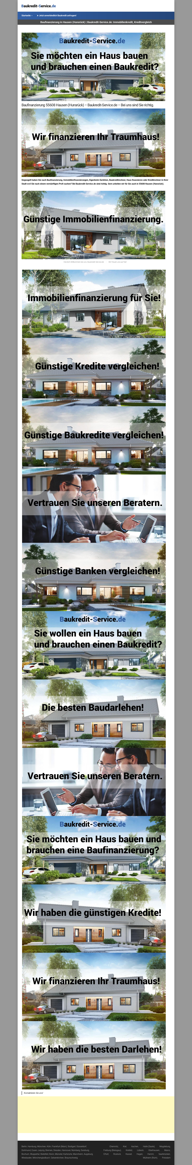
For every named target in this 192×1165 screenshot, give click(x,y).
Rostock (117, 1154)
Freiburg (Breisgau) (112, 1150)
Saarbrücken (164, 1154)
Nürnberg (75, 1150)
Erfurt (106, 1154)
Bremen (49, 1150)
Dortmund (26, 1150)
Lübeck (140, 1150)
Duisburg (85, 1150)
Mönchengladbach (41, 1157)
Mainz (167, 1150)
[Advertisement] (96, 1114)
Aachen (134, 1146)
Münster (58, 1154)
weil (29, 184)
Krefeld (129, 1150)
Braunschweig (71, 1157)
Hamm (150, 1154)
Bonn (51, 1154)
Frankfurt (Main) (59, 1146)
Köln (49, 1146)
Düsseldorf (81, 1146)
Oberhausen (153, 1150)
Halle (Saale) (149, 1146)
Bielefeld (44, 1154)
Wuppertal (35, 1154)
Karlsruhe (67, 1154)
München (41, 1146)
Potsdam (166, 1157)
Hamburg (32, 1146)
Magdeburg (164, 1146)
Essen (34, 1150)
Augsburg (88, 1154)
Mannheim (78, 1154)
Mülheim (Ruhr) (150, 1157)
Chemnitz (113, 1146)
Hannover (66, 1150)
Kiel (124, 1146)
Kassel (129, 1154)
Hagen (140, 1154)
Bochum (25, 1154)
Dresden (57, 1150)
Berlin (24, 1146)
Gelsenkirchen (57, 1157)
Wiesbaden (27, 1157)
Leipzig (41, 1150)
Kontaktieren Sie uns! (33, 1093)
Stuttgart (72, 1146)
